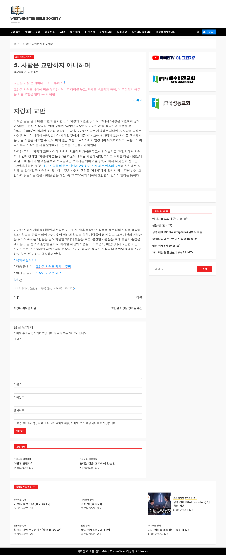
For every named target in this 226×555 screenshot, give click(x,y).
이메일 (19, 397)
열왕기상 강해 (20, 525)
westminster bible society (35, 18)
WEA (62, 32)
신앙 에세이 (106, 32)
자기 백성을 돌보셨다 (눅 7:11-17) (172, 252)
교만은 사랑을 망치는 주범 (53, 266)
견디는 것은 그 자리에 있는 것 (97, 463)
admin (19, 72)
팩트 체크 (75, 32)
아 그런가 (90, 32)
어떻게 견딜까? (23, 463)
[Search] (198, 32)
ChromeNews (117, 551)
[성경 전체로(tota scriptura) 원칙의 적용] (159, 504)
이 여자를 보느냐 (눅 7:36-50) (169, 218)
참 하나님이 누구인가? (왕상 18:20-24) (175, 239)
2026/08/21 (89, 534)
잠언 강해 (85, 525)
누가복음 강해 (20, 499)
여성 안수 (50, 32)
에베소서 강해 (87, 499)
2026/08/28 (182, 510)
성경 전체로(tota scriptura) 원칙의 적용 (177, 232)
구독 (210, 32)
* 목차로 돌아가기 (26, 260)
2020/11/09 (33, 72)
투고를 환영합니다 (165, 32)
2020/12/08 (22, 468)
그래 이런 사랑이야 (23, 56)
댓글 (17, 339)
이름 (17, 384)
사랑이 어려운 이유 (48, 273)
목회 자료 (122, 32)
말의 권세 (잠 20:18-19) (166, 245)
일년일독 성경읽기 (141, 32)
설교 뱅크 (15, 32)
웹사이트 (19, 410)
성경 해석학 (178, 498)
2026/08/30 (22, 508)
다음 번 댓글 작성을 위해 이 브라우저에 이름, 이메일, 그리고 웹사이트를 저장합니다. (66, 423)
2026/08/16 (157, 534)
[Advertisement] (78, 202)
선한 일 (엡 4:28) (162, 225)
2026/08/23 (22, 534)
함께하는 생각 (32, 32)
